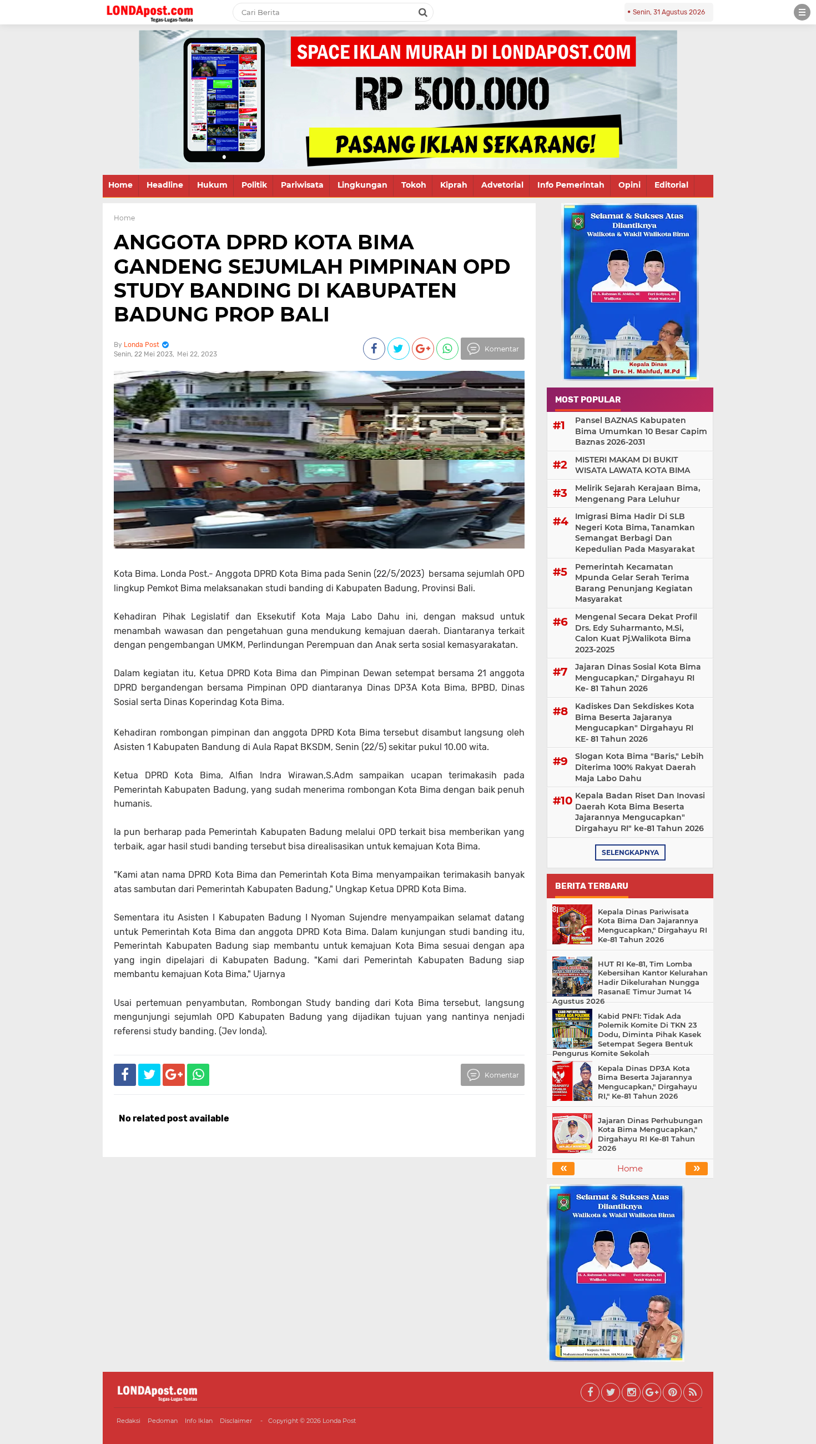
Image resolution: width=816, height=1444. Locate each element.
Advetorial (502, 185)
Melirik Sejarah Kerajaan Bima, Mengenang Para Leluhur (637, 493)
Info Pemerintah (571, 185)
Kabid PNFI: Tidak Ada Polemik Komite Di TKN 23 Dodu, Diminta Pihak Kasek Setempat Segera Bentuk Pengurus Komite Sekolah (626, 1035)
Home (120, 185)
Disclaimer (236, 1421)
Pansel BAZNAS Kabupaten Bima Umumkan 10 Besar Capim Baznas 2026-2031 (641, 431)
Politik (254, 185)
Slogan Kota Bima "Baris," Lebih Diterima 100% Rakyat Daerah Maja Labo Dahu (639, 767)
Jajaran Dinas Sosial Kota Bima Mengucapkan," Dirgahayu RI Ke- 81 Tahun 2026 (638, 677)
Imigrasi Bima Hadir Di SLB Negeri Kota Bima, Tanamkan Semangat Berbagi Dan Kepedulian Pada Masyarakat (635, 532)
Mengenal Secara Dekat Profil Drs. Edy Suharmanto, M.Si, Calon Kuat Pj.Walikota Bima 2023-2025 (636, 633)
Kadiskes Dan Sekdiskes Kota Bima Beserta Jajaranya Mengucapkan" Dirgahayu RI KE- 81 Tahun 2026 (634, 722)
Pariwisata (302, 185)
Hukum (212, 185)
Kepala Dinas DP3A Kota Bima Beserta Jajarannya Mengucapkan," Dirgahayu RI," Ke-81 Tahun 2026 (647, 1082)
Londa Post (339, 1421)
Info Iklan (199, 1421)
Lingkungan (362, 185)
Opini (629, 185)
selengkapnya (630, 852)
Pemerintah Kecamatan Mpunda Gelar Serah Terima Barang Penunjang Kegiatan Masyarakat (634, 583)
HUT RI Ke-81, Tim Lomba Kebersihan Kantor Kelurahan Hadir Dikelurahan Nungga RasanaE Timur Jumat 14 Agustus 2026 (630, 982)
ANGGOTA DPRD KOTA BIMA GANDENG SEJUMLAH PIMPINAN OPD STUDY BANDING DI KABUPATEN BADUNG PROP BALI (312, 278)
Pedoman (163, 1421)
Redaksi (128, 1421)
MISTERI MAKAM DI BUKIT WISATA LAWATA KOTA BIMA (632, 465)
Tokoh (413, 185)
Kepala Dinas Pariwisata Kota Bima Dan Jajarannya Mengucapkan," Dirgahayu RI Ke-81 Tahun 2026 (652, 925)
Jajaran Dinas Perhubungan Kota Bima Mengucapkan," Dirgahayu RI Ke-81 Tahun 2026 (650, 1134)
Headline (165, 185)
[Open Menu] (802, 12)
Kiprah (453, 185)
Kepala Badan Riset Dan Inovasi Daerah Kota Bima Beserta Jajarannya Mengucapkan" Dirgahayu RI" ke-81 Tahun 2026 (640, 812)
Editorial (671, 185)
